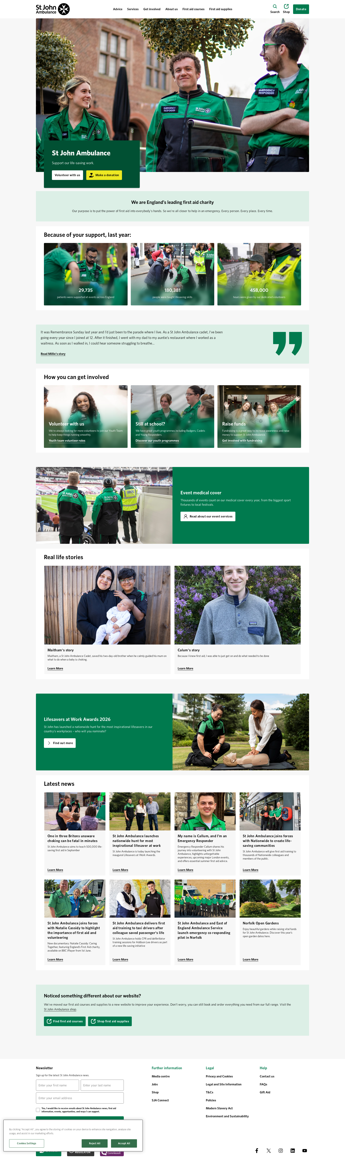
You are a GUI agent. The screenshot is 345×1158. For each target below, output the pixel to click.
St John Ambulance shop (60, 1009)
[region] (73, 1135)
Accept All (124, 1143)
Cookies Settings (26, 1143)
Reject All (94, 1143)
